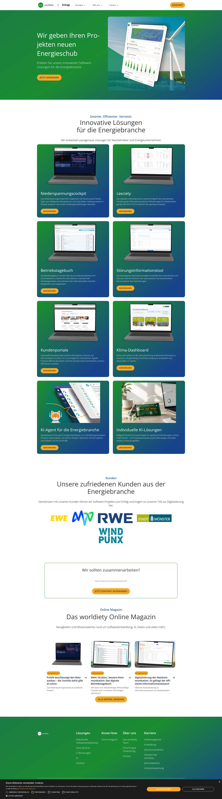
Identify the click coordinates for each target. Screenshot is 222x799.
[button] (58, 5)
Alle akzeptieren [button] (164, 789)
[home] (46, 5)
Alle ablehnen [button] (198, 789)
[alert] (111, 789)
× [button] (219, 782)
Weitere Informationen (27, 789)
